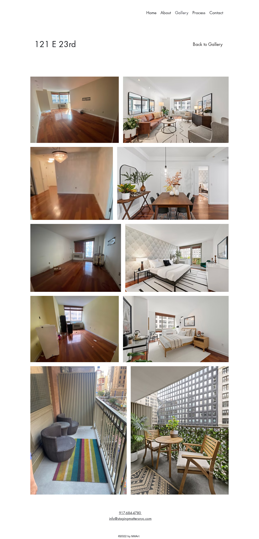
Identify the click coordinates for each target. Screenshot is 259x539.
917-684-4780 (130, 513)
